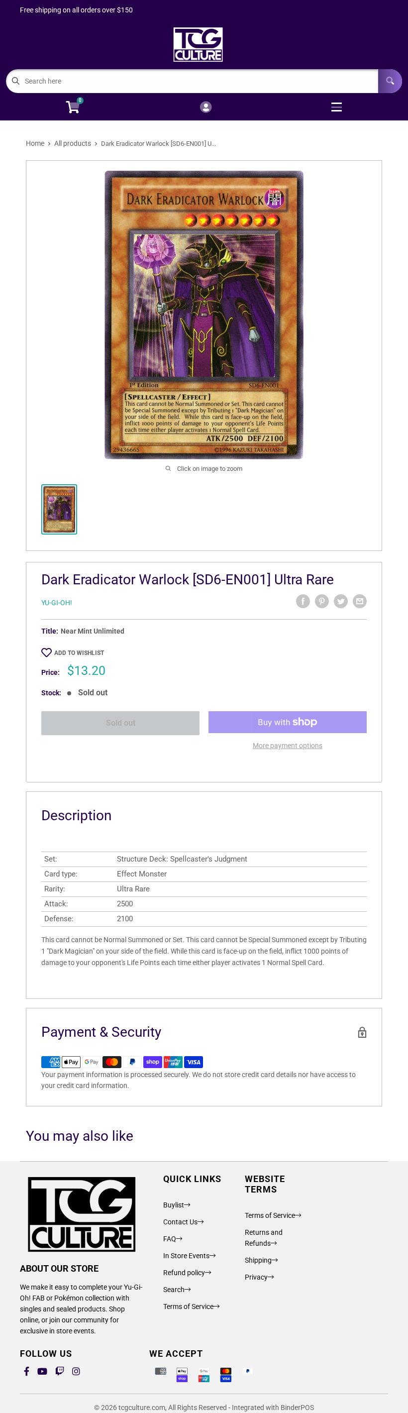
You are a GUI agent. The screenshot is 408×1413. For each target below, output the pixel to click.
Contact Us (180, 1222)
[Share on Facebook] (303, 601)
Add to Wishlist (79, 653)
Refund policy (184, 1273)
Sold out (120, 723)
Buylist (173, 1205)
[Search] (390, 81)
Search (174, 1290)
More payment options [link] (287, 746)
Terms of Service (188, 1306)
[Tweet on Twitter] (341, 601)
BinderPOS (297, 1408)
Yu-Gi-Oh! (56, 603)
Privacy (256, 1277)
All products (72, 143)
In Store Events (186, 1256)
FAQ (169, 1239)
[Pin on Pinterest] (322, 601)
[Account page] (205, 107)
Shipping (258, 1260)
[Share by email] (360, 601)
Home (35, 143)
